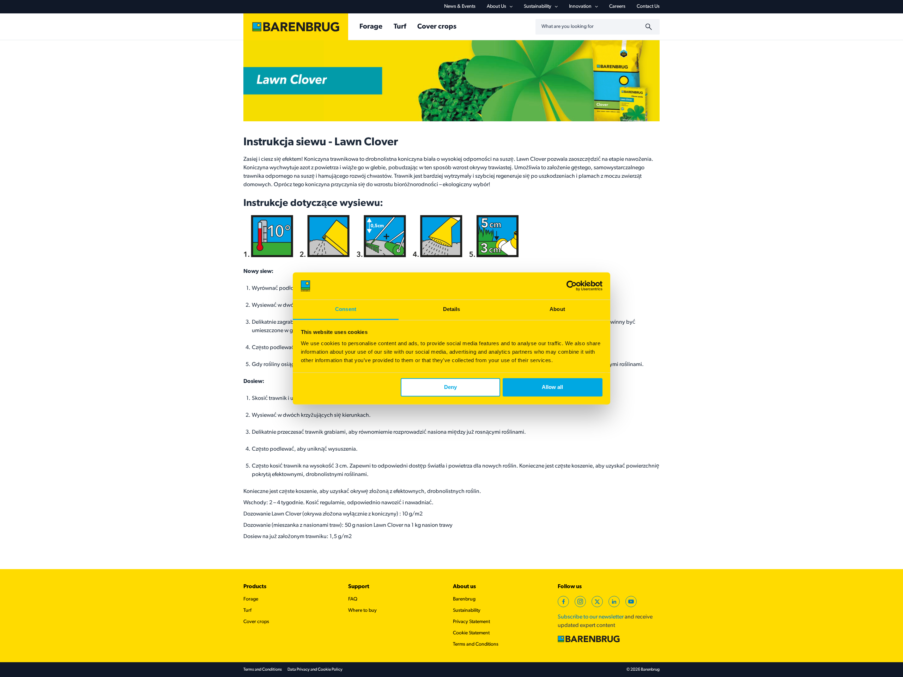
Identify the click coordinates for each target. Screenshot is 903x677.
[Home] (295, 26)
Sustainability (537, 6)
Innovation (580, 6)
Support (358, 587)
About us (464, 587)
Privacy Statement (471, 621)
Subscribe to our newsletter (591, 617)
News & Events (459, 6)
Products (254, 587)
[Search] (650, 27)
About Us (496, 6)
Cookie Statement (471, 633)
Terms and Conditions (475, 644)
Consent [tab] (345, 309)
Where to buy (362, 610)
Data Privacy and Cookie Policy (315, 669)
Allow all (552, 387)
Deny (450, 387)
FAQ (352, 599)
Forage (370, 26)
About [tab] (557, 309)
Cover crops (436, 26)
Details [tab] (451, 309)
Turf (400, 26)
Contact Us (648, 6)
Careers (617, 6)
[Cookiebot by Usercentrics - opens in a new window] (571, 286)
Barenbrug (464, 599)
